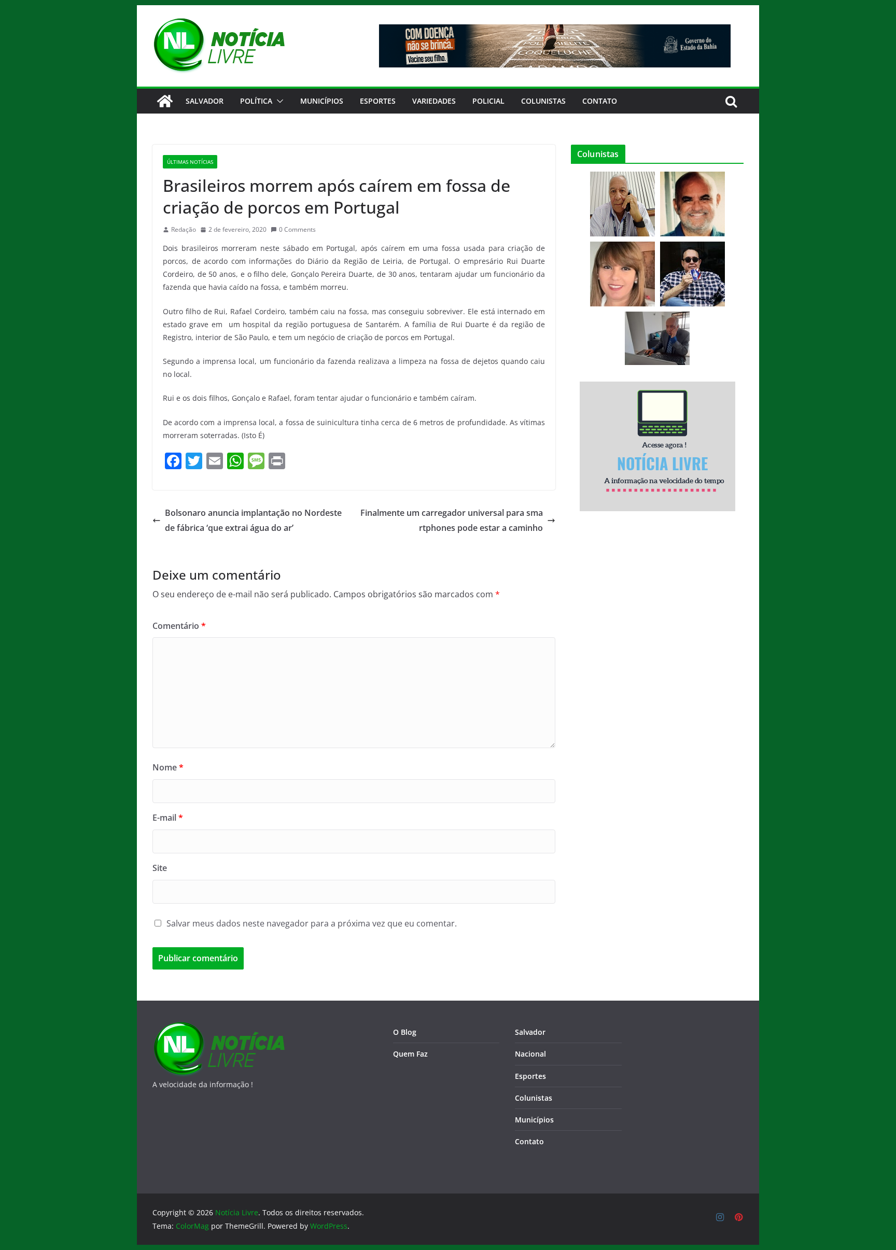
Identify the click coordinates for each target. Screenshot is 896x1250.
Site (159, 868)
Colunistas (543, 101)
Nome (168, 767)
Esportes (378, 101)
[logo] (218, 1028)
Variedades (434, 101)
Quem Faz (410, 1054)
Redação (183, 229)
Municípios (321, 101)
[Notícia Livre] (164, 101)
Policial (488, 101)
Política (256, 101)
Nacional (530, 1054)
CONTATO (599, 101)
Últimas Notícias (190, 161)
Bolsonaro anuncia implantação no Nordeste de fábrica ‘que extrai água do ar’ (253, 520)
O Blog (404, 1032)
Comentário (179, 625)
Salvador (204, 101)
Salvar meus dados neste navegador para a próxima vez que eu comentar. (311, 923)
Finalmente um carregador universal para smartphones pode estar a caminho (451, 520)
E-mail (167, 817)
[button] (278, 101)
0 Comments (297, 229)
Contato (529, 1141)
